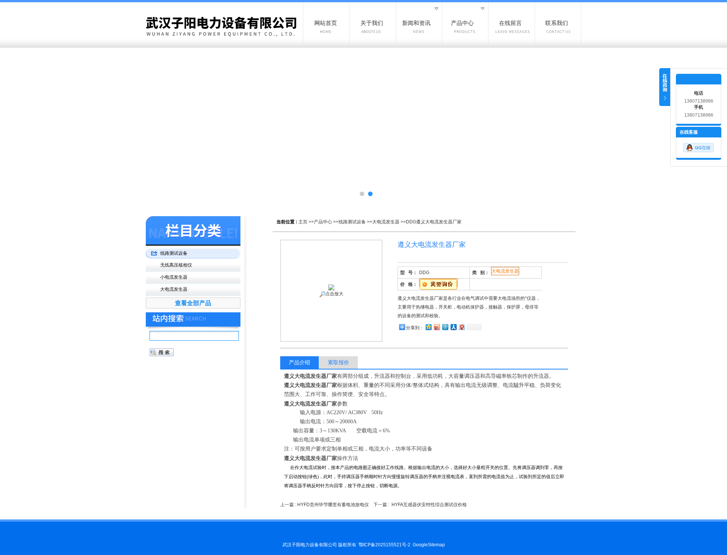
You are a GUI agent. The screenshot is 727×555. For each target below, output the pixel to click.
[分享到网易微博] (461, 327)
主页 (302, 221)
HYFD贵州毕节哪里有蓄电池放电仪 (333, 504)
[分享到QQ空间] (428, 327)
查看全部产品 (193, 303)
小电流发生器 (173, 277)
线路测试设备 (352, 221)
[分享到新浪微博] (436, 327)
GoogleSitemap (429, 544)
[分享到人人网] (453, 327)
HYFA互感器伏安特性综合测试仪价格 (429, 504)
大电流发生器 (385, 221)
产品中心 (323, 221)
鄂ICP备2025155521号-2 (384, 544)
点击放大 (334, 293)
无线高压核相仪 (176, 265)
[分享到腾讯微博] (445, 327)
